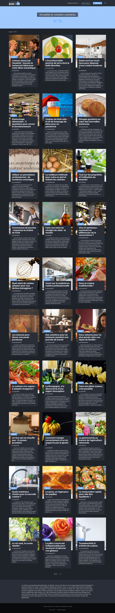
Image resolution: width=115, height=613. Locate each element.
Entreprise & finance (73, 3)
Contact (97, 3)
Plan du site (52, 609)
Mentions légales (61, 609)
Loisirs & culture (85, 3)
